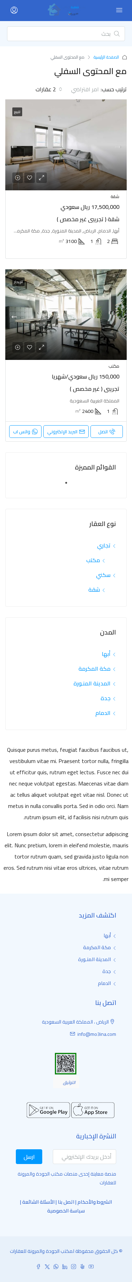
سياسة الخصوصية (66, 1210)
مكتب (93, 560)
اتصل (103, 431)
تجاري (104, 545)
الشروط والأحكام (94, 1202)
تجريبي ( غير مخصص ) (94, 388)
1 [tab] (62, 485)
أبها (106, 654)
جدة (106, 698)
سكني (103, 575)
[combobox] (78, 89)
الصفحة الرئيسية (106, 57)
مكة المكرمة (94, 668)
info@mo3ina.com (96, 1034)
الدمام (103, 713)
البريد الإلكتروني (62, 431)
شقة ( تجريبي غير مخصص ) (88, 219)
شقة (94, 589)
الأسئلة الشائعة (38, 1202)
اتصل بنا (66, 1202)
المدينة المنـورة (92, 683)
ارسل (29, 1156)
